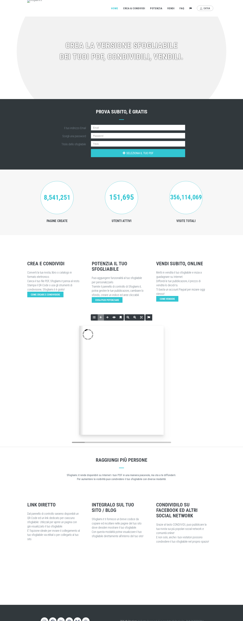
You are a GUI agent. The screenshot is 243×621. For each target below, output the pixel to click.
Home (114, 8)
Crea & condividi (134, 8)
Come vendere (167, 299)
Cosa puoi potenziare (107, 300)
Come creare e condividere (45, 294)
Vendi (171, 8)
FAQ (182, 8)
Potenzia (156, 8)
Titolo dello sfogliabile (73, 144)
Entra (206, 8)
